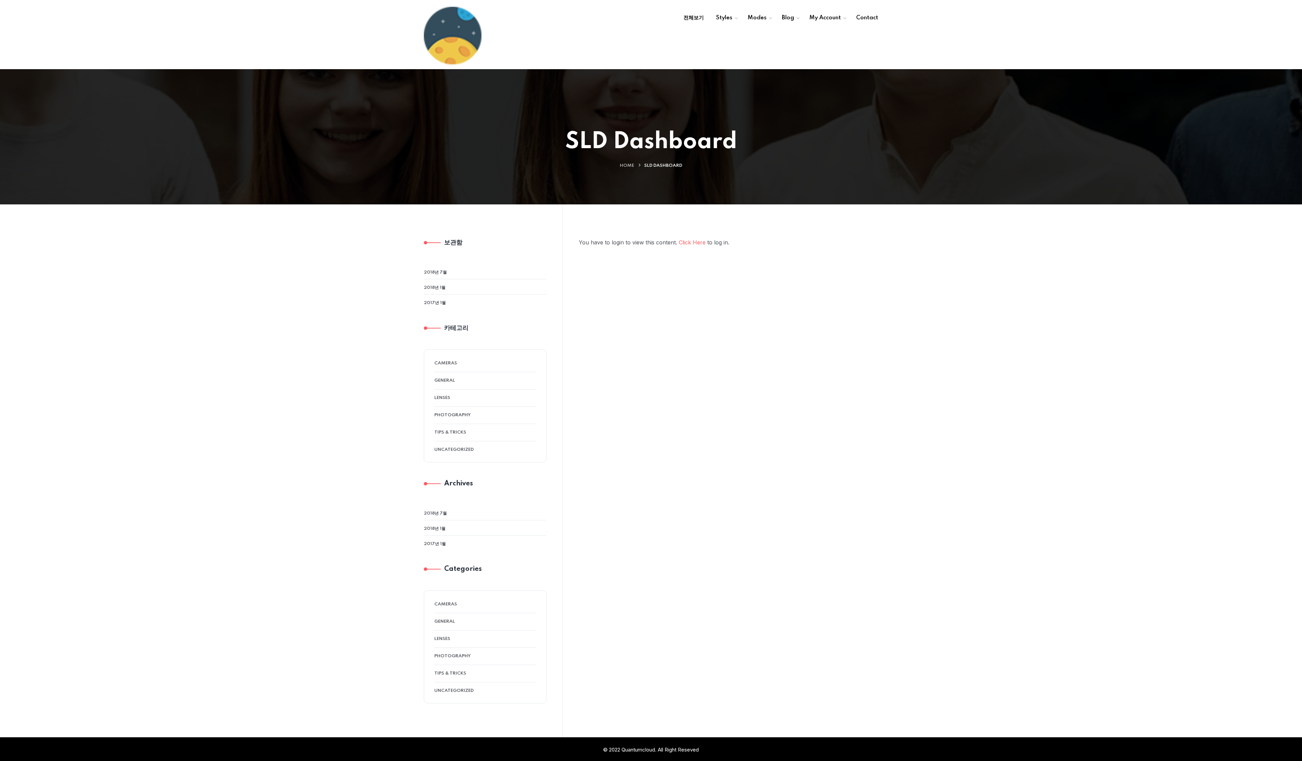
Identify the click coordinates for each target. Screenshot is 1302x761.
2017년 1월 (435, 303)
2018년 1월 (435, 287)
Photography (452, 415)
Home (627, 165)
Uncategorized (454, 449)
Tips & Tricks (450, 432)
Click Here (692, 242)
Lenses (442, 398)
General (444, 380)
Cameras (445, 363)
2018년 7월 (435, 272)
